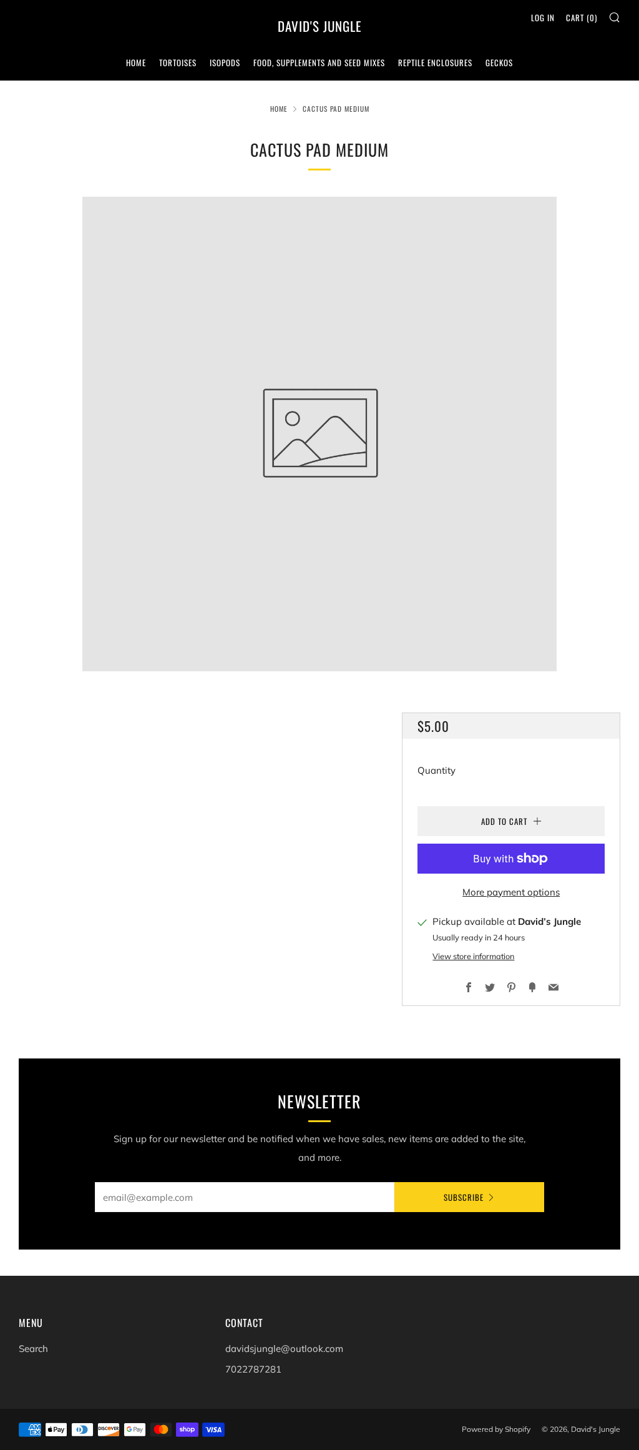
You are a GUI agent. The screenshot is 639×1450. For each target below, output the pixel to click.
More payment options (511, 892)
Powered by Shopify (496, 1429)
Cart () (581, 17)
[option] (319, 434)
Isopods (225, 62)
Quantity (436, 770)
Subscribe (464, 1197)
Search (33, 1348)
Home (136, 62)
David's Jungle (320, 26)
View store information (473, 956)
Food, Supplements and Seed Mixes (319, 62)
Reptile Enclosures (435, 62)
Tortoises (178, 62)
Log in (543, 17)
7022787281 (253, 1369)
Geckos (499, 62)
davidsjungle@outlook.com (284, 1348)
